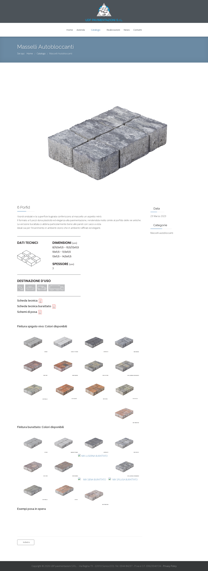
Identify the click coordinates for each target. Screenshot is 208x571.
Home (69, 29)
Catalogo (95, 29)
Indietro (26, 542)
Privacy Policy (170, 565)
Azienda (81, 29)
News (127, 29)
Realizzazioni (113, 29)
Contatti (137, 29)
